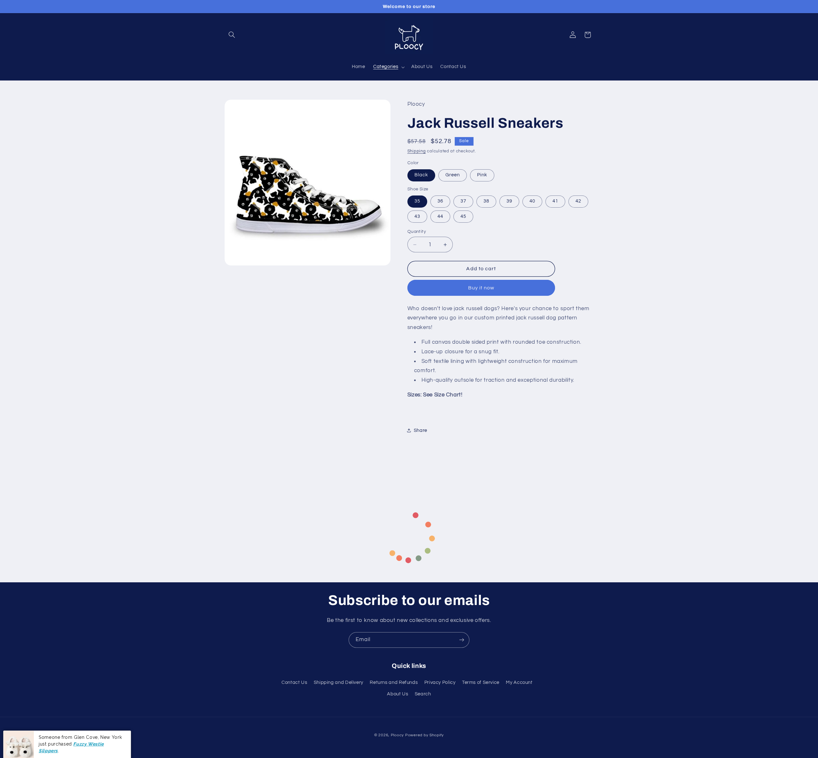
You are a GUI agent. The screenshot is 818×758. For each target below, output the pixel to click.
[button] (232, 34)
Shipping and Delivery (338, 682)
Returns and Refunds (394, 682)
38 (486, 201)
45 (463, 216)
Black (421, 174)
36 (440, 201)
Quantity (416, 231)
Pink (482, 174)
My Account (519, 682)
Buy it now (481, 287)
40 (532, 201)
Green (452, 174)
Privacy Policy (440, 682)
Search (423, 694)
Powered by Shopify (424, 735)
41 (555, 201)
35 (417, 201)
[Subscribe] (461, 640)
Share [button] (420, 430)
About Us (397, 694)
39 (509, 201)
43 (417, 216)
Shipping (416, 151)
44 (440, 216)
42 (578, 201)
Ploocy (397, 735)
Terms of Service (480, 682)
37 (463, 201)
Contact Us (294, 682)
